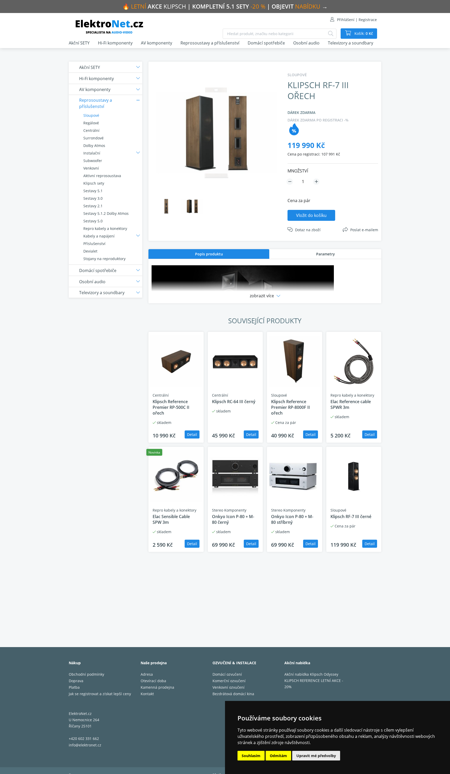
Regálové (91, 122)
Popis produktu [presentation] (209, 253)
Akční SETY (79, 43)
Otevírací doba (153, 680)
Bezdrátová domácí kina (233, 693)
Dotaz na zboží (308, 229)
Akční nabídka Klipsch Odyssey (311, 674)
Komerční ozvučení (229, 680)
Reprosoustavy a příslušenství (209, 43)
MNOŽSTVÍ (298, 171)
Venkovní (91, 168)
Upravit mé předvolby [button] (316, 755)
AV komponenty (156, 43)
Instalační (91, 153)
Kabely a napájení (99, 236)
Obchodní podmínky (86, 674)
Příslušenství (94, 243)
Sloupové (91, 115)
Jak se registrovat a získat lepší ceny (100, 693)
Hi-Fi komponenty (115, 43)
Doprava (76, 680)
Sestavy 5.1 (93, 190)
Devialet (90, 251)
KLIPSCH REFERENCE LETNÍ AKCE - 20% (313, 683)
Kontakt (147, 693)
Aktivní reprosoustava (102, 175)
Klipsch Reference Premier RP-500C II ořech (171, 407)
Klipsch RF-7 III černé (350, 516)
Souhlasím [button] (251, 755)
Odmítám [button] (278, 755)
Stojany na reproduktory (104, 258)
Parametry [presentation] (325, 253)
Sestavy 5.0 (93, 220)
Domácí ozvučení (227, 674)
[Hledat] (330, 34)
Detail (192, 434)
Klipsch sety (93, 183)
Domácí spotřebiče (266, 43)
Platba (74, 687)
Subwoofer (92, 160)
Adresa (147, 674)
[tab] (208, 254)
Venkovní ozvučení (229, 687)
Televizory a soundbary (350, 43)
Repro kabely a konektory (105, 228)
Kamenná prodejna (157, 687)
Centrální (91, 130)
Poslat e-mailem (364, 229)
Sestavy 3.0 (93, 198)
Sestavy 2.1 (93, 205)
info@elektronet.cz (85, 745)
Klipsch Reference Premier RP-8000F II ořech (290, 407)
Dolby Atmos (94, 145)
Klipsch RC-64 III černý (233, 401)
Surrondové (93, 138)
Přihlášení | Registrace (357, 19)
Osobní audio (306, 43)
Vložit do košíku (311, 215)
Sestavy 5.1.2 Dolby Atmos (106, 213)
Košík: (363, 33)
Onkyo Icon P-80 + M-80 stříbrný (292, 519)
